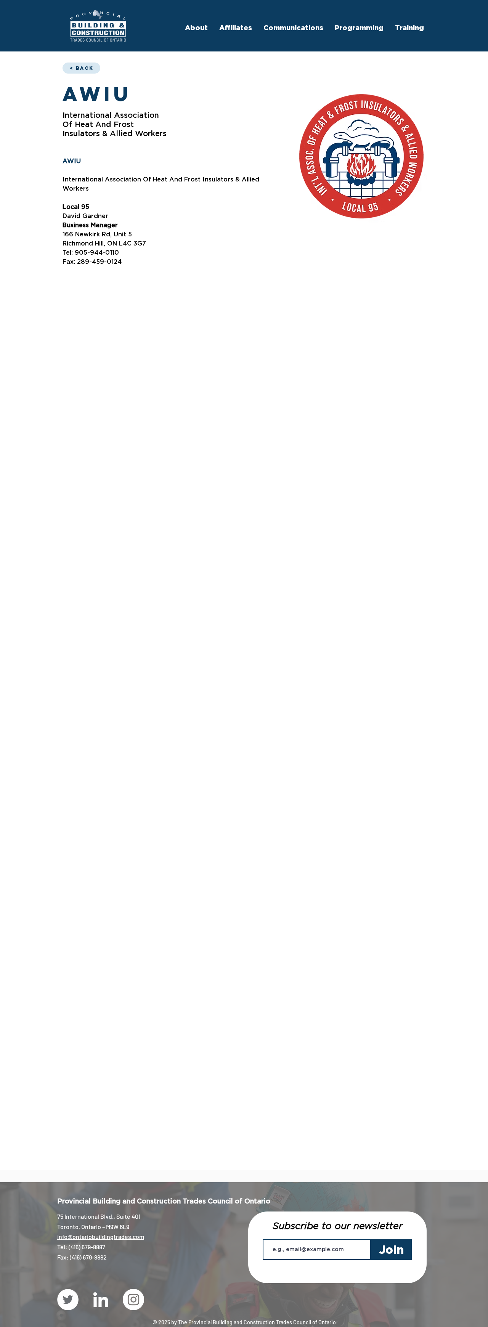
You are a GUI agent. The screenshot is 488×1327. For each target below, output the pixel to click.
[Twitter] (68, 1299)
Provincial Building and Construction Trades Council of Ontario (163, 1201)
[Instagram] (133, 1299)
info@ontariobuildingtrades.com (100, 1236)
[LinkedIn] (100, 1299)
